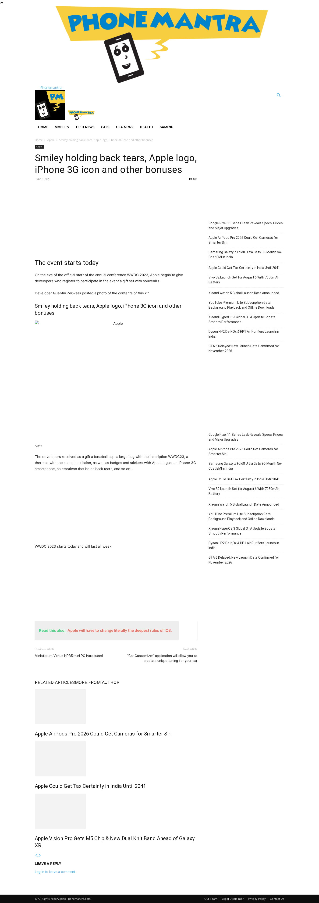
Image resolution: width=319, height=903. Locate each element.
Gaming (166, 127)
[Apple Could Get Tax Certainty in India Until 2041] (116, 758)
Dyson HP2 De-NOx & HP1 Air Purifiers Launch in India (244, 334)
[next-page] (39, 855)
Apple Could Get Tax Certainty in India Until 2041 (90, 786)
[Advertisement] (116, 218)
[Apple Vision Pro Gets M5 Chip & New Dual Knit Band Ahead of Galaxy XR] (116, 811)
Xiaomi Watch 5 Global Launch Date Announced (244, 293)
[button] (278, 96)
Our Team (210, 899)
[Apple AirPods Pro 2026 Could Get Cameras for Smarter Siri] (116, 706)
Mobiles (62, 127)
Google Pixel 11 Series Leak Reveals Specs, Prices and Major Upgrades (246, 225)
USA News (124, 127)
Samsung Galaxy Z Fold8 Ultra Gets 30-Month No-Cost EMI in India (245, 254)
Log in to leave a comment (55, 872)
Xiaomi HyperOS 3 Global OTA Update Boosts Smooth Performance (242, 319)
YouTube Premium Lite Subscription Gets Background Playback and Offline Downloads (242, 305)
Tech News (85, 127)
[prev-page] (36, 855)
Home (43, 127)
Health (146, 127)
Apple (51, 140)
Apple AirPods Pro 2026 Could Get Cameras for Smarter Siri (103, 734)
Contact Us (277, 899)
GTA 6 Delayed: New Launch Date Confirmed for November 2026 (244, 348)
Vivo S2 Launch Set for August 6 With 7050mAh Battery (244, 279)
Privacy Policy (257, 899)
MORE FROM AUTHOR (97, 682)
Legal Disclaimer (233, 899)
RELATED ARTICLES (55, 682)
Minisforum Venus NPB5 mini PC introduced (69, 656)
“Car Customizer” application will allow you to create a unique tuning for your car (162, 658)
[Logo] (50, 119)
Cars (105, 127)
